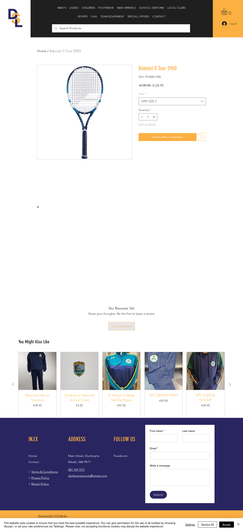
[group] (121, 384)
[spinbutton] (148, 117)
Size (142, 94)
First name (157, 430)
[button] (61, 7)
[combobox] (172, 101)
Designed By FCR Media (52, 516)
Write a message (160, 465)
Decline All (207, 524)
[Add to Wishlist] (202, 137)
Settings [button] (190, 524)
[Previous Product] (13, 384)
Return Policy (40, 484)
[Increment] (154, 117)
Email (154, 448)
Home (41, 51)
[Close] (238, 524)
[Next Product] (230, 384)
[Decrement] (141, 117)
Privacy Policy (40, 478)
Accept (226, 524)
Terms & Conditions (44, 472)
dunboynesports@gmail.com (87, 476)
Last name (188, 430)
